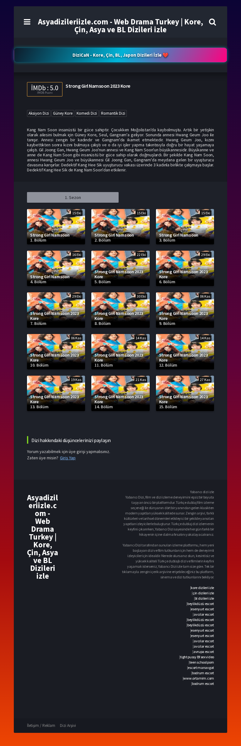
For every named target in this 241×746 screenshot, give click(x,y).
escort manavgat (201, 667)
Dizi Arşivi (68, 725)
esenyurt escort (202, 609)
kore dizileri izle (202, 587)
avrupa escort (203, 651)
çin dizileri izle (203, 593)
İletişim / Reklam (41, 725)
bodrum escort (203, 672)
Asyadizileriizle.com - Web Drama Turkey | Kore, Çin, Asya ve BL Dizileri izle (120, 25)
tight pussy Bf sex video (197, 657)
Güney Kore (62, 113)
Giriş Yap (68, 458)
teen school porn (202, 662)
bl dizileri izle (204, 598)
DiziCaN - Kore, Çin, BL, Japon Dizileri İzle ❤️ (120, 55)
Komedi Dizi (87, 113)
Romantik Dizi (113, 113)
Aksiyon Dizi (39, 113)
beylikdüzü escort (200, 603)
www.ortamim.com (198, 678)
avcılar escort (204, 614)
